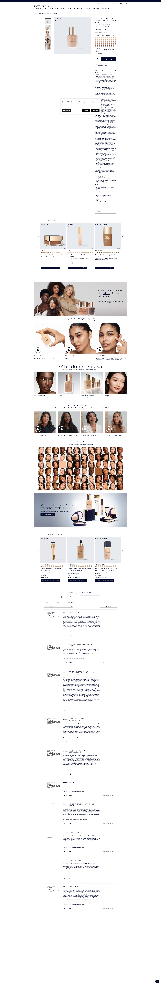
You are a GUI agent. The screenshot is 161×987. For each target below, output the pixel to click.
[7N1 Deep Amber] (103, 46)
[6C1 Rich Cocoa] (111, 44)
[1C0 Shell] (97, 37)
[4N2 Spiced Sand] (111, 42)
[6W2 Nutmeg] (99, 46)
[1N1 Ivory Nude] (105, 37)
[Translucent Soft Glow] (46, 252)
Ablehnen (86, 110)
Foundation (54, 13)
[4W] (90, 252)
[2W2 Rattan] (109, 39)
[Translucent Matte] (54, 252)
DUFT (56, 8)
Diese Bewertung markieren (108, 635)
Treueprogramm (105, 8)
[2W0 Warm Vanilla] (95, 39)
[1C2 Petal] (109, 37)
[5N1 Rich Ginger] (113, 46)
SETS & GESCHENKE (78, 8)
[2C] (77, 252)
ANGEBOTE (96, 8)
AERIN (69, 8)
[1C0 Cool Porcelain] (96, 566)
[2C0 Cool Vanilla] (115, 37)
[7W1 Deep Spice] (105, 46)
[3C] (84, 252)
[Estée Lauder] (41, 6)
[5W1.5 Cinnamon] (103, 44)
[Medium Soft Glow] (44, 252)
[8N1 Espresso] (111, 46)
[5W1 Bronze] (101, 44)
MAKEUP (51, 8)
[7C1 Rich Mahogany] (101, 46)
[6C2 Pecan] (95, 46)
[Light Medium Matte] (52, 252)
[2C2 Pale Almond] (105, 39)
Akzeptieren (95, 110)
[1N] (73, 252)
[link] (80, 510)
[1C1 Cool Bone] (103, 37)
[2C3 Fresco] (111, 39)
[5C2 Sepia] (105, 44)
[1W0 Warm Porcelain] (101, 37)
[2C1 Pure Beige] (97, 39)
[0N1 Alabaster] (95, 37)
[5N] (92, 252)
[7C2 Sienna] (107, 46)
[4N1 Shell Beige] (107, 42)
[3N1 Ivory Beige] (115, 39)
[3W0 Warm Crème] (115, 566)
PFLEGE (45, 8)
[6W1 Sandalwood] (115, 44)
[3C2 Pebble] (99, 42)
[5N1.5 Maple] (99, 44)
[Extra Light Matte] (57, 252)
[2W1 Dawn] (101, 39)
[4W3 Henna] (115, 42)
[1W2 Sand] (113, 37)
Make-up (40, 13)
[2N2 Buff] (107, 39)
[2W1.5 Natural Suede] (103, 39)
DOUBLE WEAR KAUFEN (48, 514)
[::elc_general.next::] (119, 252)
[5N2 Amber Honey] (107, 44)
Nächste (81, 918)
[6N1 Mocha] (113, 44)
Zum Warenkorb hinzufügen (108, 59)
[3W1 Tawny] (95, 42)
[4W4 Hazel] (95, 44)
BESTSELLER (37, 8)
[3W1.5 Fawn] (97, 42)
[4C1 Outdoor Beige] (105, 42)
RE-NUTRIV (63, 8)
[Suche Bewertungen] (72, 606)
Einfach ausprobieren (109, 49)
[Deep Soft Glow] (48, 252)
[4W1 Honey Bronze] (109, 42)
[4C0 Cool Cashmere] (113, 566)
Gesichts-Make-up (46, 13)
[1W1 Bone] (107, 37)
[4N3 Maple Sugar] (113, 42)
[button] (157, 981)
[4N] (88, 252)
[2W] (82, 252)
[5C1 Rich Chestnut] (97, 44)
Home (35, 13)
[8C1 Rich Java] (109, 46)
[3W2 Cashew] (103, 42)
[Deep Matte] (42, 252)
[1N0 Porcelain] (99, 37)
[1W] (75, 252)
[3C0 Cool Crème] (113, 39)
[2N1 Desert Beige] (99, 39)
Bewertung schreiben (89, 596)
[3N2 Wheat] (101, 42)
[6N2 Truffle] (97, 46)
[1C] (71, 252)
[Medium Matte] (50, 252)
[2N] (79, 252)
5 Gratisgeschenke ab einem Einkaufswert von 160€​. (49, 1)
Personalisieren (66, 110)
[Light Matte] (59, 252)
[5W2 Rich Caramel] (109, 44)
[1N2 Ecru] (111, 37)
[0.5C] (69, 252)
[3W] (86, 252)
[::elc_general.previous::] (96, 252)
